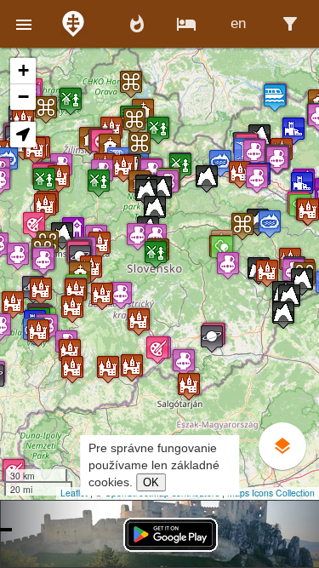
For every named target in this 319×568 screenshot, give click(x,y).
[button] (23, 23)
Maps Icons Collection (271, 492)
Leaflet (74, 492)
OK (151, 482)
